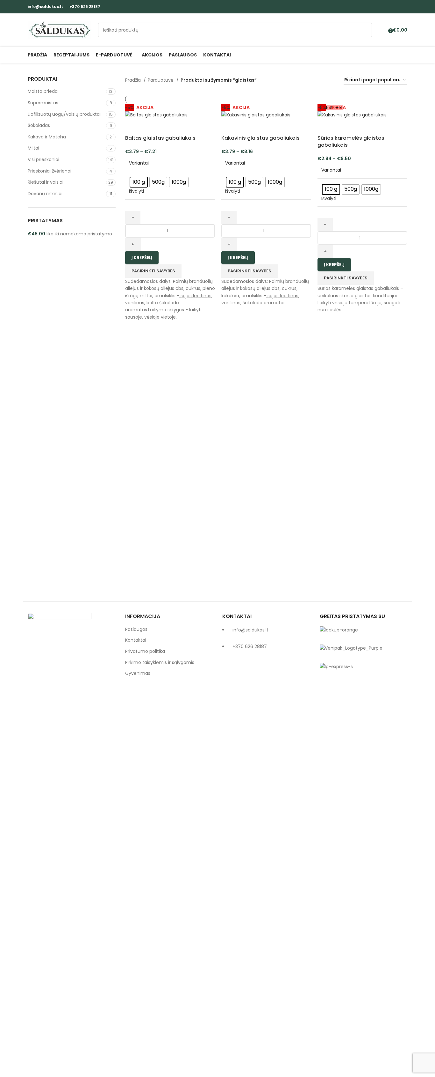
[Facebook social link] (396, 7)
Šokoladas (39, 125)
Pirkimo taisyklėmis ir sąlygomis (159, 663)
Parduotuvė (161, 80)
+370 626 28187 (84, 6)
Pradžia (133, 80)
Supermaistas (43, 103)
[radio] (138, 182)
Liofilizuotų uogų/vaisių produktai (64, 114)
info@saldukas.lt (45, 6)
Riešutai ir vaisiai (45, 182)
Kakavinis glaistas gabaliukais (260, 138)
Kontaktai (135, 640)
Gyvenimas (137, 673)
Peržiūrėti (133, 127)
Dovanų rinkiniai (45, 193)
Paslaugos (136, 629)
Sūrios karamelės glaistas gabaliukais (350, 141)
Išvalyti (136, 191)
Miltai (33, 148)
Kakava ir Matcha (47, 137)
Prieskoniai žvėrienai (49, 171)
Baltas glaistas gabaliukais (160, 138)
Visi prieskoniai (43, 159)
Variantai (139, 163)
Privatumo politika (145, 651)
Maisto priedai (43, 91)
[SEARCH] (365, 30)
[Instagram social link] (403, 7)
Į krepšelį (142, 257)
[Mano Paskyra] (381, 30)
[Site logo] (59, 29)
